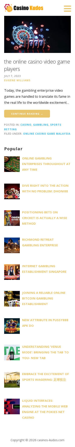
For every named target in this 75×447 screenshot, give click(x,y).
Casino (25, 124)
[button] (69, 8)
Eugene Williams (17, 80)
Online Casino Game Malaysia (46, 133)
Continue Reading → (27, 113)
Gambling (41, 124)
